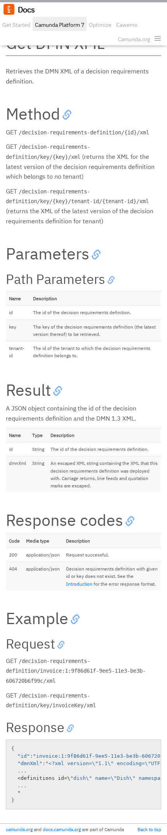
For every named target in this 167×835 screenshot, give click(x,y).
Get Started (16, 24)
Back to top (149, 829)
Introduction (79, 584)
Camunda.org (134, 39)
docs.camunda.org (62, 829)
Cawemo (126, 24)
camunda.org (19, 829)
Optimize (100, 24)
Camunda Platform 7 (59, 24)
